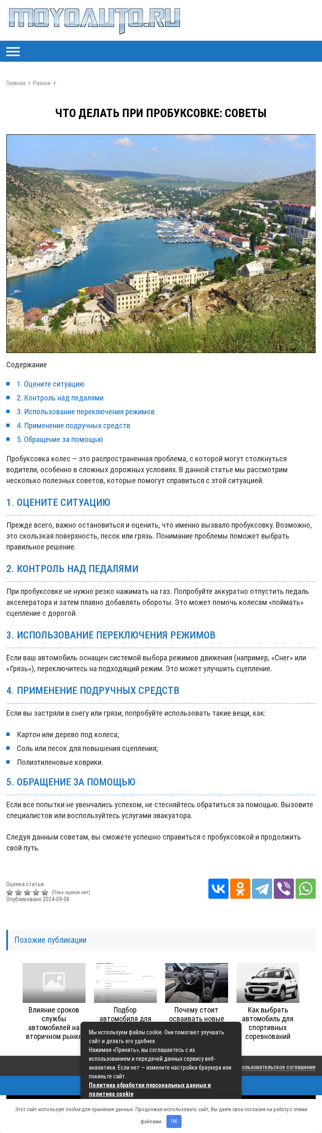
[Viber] (284, 889)
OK (174, 1121)
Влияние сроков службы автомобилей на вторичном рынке (54, 1023)
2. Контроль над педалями (60, 398)
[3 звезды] (28, 892)
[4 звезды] (37, 892)
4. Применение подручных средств (73, 425)
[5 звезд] (46, 892)
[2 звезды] (19, 892)
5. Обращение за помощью (60, 439)
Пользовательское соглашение (277, 1067)
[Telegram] (262, 889)
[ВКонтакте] (218, 889)
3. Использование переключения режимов (86, 411)
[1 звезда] (10, 892)
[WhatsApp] (306, 889)
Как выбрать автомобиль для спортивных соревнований (267, 1023)
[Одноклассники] (240, 889)
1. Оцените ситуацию (51, 384)
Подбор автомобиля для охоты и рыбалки (125, 1018)
